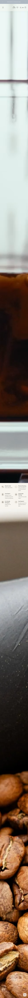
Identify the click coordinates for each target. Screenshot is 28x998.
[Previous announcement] (2, 2)
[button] (2, 7)
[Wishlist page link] (17, 7)
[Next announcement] (25, 2)
